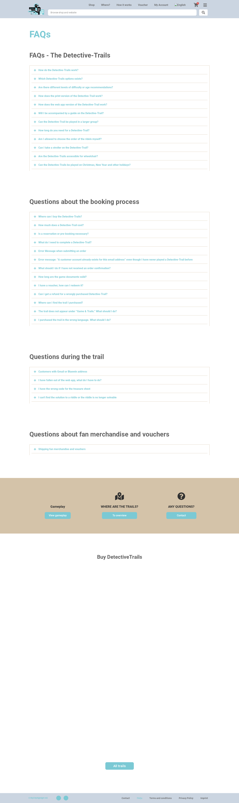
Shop (92, 5)
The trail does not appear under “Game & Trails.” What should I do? (77, 311)
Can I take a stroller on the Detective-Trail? (63, 147)
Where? (105, 5)
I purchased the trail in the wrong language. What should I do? (74, 319)
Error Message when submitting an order (62, 251)
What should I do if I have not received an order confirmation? (74, 268)
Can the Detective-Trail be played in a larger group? (68, 121)
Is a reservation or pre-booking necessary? (63, 233)
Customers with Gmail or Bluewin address (62, 371)
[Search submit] (203, 12)
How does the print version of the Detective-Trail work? (70, 96)
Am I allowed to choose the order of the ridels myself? (70, 139)
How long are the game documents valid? (62, 276)
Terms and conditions (160, 798)
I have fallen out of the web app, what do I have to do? (69, 380)
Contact (126, 798)
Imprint (204, 798)
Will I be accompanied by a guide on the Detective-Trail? (71, 113)
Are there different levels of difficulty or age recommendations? (75, 87)
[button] (119, 71)
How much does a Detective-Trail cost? (61, 225)
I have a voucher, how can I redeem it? (60, 285)
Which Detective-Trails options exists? (60, 78)
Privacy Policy (186, 798)
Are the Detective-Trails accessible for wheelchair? (68, 156)
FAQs (139, 798)
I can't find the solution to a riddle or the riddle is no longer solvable (77, 397)
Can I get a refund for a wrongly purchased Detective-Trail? (72, 294)
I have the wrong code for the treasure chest (64, 388)
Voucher (143, 5)
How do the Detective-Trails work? (58, 70)
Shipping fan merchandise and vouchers (62, 449)
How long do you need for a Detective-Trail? (63, 130)
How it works (124, 5)
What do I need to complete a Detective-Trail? (65, 242)
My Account (161, 5)
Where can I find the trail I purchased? (60, 302)
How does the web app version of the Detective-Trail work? (72, 104)
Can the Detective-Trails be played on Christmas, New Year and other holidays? (84, 164)
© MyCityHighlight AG (38, 798)
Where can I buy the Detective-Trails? (60, 216)
